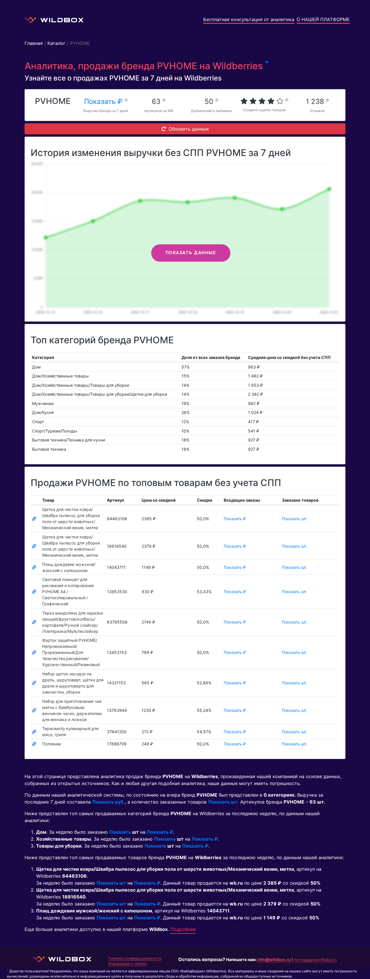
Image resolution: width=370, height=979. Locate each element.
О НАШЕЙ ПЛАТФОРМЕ (323, 19)
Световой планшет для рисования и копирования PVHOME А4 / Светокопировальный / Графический (68, 591)
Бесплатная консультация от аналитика (248, 19)
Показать (120, 832)
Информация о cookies (127, 963)
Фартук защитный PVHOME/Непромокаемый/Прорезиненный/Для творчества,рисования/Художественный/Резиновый (71, 652)
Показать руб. (108, 802)
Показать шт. (294, 518)
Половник (51, 743)
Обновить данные (189, 129)
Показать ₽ (104, 101)
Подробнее (183, 929)
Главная (34, 43)
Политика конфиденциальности (134, 958)
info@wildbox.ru (274, 959)
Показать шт (111, 883)
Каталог (56, 43)
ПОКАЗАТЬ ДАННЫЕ (191, 252)
